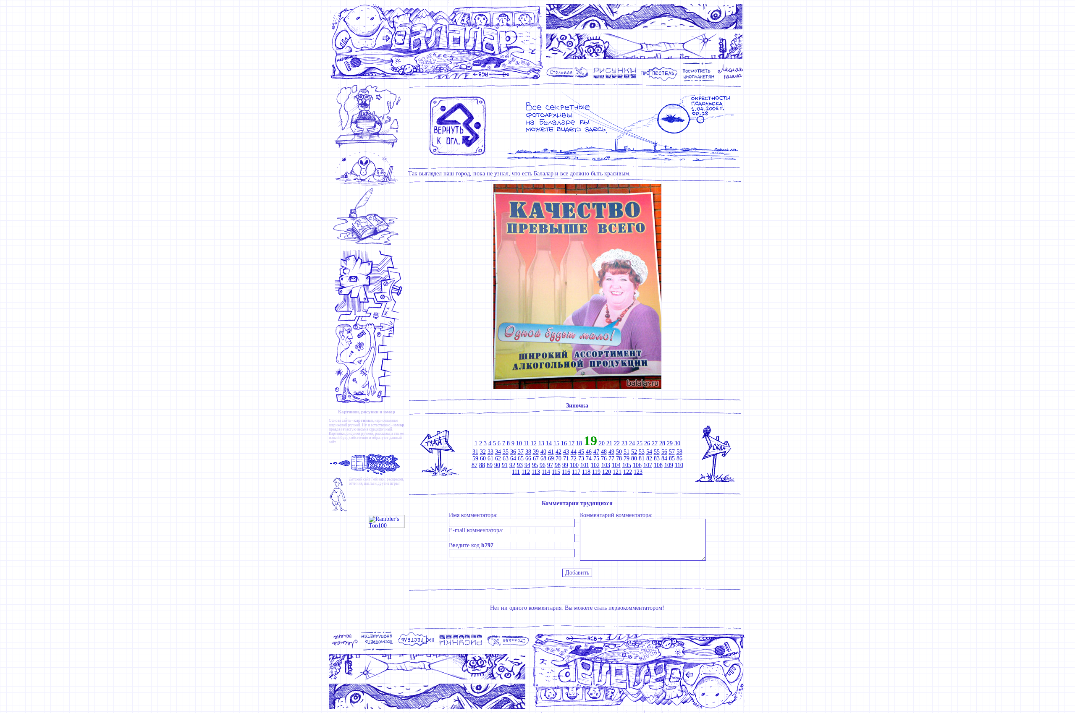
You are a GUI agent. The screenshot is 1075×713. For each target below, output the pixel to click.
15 (556, 443)
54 (649, 452)
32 (483, 452)
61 (490, 458)
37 (521, 452)
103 (605, 465)
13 (541, 443)
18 (579, 443)
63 (506, 458)
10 (519, 443)
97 (550, 465)
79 (626, 458)
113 (536, 472)
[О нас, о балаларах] (368, 185)
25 (639, 443)
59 (475, 458)
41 (551, 452)
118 (586, 472)
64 (513, 458)
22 (617, 443)
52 (634, 452)
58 (679, 452)
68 (543, 458)
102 (595, 465)
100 (574, 465)
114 (546, 472)
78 (619, 458)
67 (536, 458)
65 (521, 458)
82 (649, 458)
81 (642, 458)
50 (619, 452)
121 (617, 472)
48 (604, 452)
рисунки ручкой (359, 433)
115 (556, 472)
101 (584, 465)
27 (655, 443)
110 (679, 465)
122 (627, 472)
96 (542, 465)
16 (564, 443)
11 (526, 443)
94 (527, 465)
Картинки (337, 433)
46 (589, 452)
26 (647, 443)
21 (609, 443)
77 (611, 458)
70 (558, 458)
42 (558, 452)
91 (505, 465)
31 (475, 452)
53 (642, 452)
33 (490, 452)
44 (574, 452)
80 (634, 458)
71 (566, 458)
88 (482, 465)
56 (664, 452)
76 (604, 458)
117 (576, 472)
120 (606, 472)
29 (670, 443)
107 (647, 465)
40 (543, 452)
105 (626, 465)
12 (534, 443)
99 (565, 465)
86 (679, 458)
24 (632, 443)
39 (536, 452)
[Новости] (368, 147)
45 (581, 452)
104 (616, 465)
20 (602, 443)
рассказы (382, 433)
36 (513, 452)
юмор (398, 425)
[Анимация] (659, 80)
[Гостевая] (368, 245)
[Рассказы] (732, 80)
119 (596, 472)
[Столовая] (569, 80)
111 (516, 472)
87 (474, 465)
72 (574, 458)
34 (498, 452)
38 (528, 452)
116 (566, 472)
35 (506, 452)
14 (549, 443)
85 (672, 458)
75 (596, 458)
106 (637, 465)
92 (512, 465)
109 (668, 465)
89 (490, 465)
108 (658, 465)
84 (664, 458)
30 (677, 443)
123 (638, 472)
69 (551, 458)
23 (624, 443)
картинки (363, 420)
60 (483, 458)
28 (662, 443)
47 (596, 452)
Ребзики (378, 479)
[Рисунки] (615, 80)
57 (672, 452)
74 (589, 458)
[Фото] (698, 80)
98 (558, 465)
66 (528, 458)
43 (566, 452)
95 (535, 465)
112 (526, 472)
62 (498, 458)
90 (497, 465)
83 (657, 458)
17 (571, 443)
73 (581, 458)
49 (611, 452)
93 (520, 465)
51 (626, 452)
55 (657, 452)
